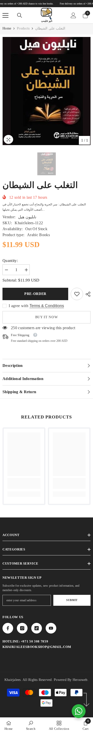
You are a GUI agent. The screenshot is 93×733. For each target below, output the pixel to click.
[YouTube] (51, 628)
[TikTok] (36, 628)
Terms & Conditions (47, 306)
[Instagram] (22, 628)
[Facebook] (7, 628)
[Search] (20, 15)
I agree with (18, 306)
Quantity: (10, 260)
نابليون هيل (27, 217)
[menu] (5, 15)
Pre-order (35, 294)
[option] (46, 91)
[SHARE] (87, 294)
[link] (77, 294)
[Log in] (73, 15)
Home (6, 28)
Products (23, 28)
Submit (71, 600)
